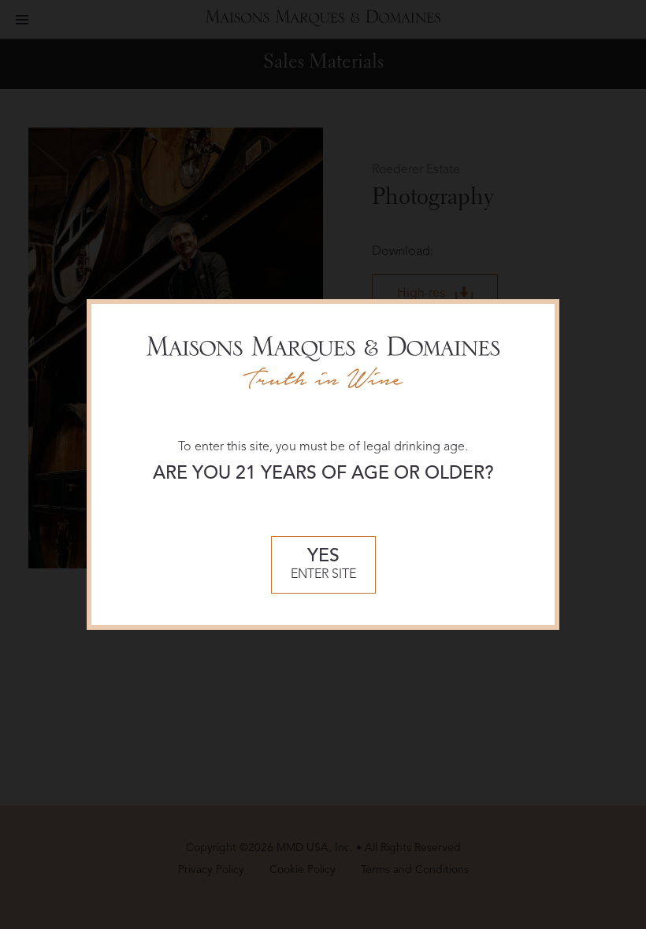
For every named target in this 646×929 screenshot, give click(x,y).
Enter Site (323, 565)
